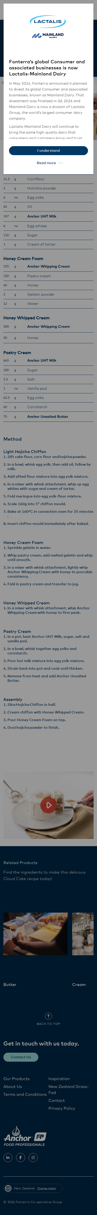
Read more (46, 163)
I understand (48, 150)
